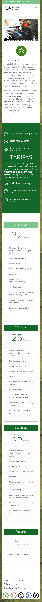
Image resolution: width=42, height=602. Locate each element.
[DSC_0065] (21, 41)
